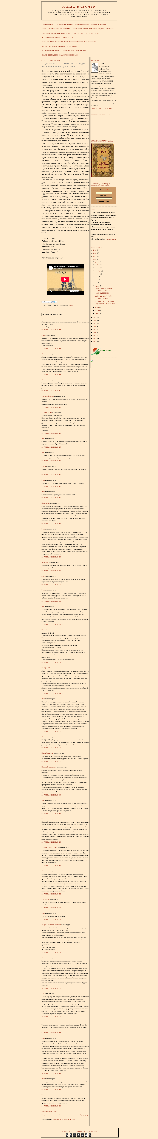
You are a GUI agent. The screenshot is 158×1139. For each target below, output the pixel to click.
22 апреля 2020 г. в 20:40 (53, 585)
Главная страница (47, 24)
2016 (94, 326)
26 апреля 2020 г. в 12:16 (53, 1033)
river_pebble (46, 899)
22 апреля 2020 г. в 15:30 (53, 374)
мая (96, 283)
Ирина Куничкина (47, 630)
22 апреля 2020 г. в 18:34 (53, 557)
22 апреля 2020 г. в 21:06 (53, 601)
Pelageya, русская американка (51, 925)
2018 (94, 320)
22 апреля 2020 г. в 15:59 (53, 461)
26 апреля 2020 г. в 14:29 (53, 1106)
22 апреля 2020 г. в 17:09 (53, 524)
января (97, 313)
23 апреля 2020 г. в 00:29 (53, 748)
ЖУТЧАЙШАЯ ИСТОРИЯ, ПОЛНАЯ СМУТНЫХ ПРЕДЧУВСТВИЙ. (64, 50)
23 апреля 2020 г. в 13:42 (53, 814)
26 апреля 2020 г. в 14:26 (53, 1073)
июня (96, 280)
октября (97, 268)
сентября (98, 271)
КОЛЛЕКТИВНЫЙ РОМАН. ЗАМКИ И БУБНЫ (57, 37)
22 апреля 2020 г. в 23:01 (53, 693)
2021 (94, 256)
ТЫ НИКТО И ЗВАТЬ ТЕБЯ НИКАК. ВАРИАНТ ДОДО (59, 46)
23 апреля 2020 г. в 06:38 (53, 762)
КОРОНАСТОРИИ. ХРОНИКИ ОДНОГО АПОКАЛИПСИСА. (105, 302)
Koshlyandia (46, 503)
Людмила (45, 319)
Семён (44, 466)
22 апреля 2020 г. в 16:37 (53, 475)
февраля (97, 310)
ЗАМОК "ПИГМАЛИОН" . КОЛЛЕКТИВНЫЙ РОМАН (59, 55)
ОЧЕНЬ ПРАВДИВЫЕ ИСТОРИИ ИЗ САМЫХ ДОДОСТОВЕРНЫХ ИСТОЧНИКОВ (69, 42)
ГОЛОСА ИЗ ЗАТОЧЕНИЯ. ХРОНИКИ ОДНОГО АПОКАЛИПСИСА (103, 290)
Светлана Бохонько (48, 396)
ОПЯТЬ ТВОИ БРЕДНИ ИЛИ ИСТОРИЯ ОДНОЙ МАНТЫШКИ (93, 29)
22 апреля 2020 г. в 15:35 (53, 407)
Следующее (45, 1115)
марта (97, 307)
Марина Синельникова (49, 767)
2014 (94, 332)
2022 (94, 253)
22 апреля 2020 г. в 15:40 (53, 433)
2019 (94, 317)
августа (97, 274)
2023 (94, 250)
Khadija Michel (46, 668)
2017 (94, 323)
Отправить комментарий (49, 1111)
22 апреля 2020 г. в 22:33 (53, 663)
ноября (97, 265)
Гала (43, 993)
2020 (94, 259)
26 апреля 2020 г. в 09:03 (53, 1017)
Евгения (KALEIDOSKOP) (50, 847)
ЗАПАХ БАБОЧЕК (79, 6)
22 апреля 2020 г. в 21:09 (53, 624)
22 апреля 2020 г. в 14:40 (53, 330)
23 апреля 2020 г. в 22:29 (53, 894)
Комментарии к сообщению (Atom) (64, 1119)
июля (96, 277)
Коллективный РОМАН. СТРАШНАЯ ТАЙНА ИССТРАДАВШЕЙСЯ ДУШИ (81, 24)
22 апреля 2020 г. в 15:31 (53, 391)
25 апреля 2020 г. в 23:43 (53, 953)
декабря (97, 262)
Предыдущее (84, 1115)
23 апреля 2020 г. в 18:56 (53, 866)
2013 (94, 335)
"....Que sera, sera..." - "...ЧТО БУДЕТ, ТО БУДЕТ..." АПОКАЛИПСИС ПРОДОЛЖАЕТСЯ (65, 65)
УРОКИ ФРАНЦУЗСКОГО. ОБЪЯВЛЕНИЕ (56, 29)
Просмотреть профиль (101, 108)
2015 (94, 329)
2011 (94, 341)
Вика (43, 335)
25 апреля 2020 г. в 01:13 (53, 908)
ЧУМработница (47, 412)
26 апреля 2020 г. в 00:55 (53, 988)
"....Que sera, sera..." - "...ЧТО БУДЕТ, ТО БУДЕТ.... (103, 297)
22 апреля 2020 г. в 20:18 (53, 571)
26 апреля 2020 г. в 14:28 (53, 1090)
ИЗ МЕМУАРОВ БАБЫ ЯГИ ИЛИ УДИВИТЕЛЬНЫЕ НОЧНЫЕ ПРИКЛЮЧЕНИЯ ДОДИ (70, 33)
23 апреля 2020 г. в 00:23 (53, 731)
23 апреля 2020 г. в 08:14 (53, 795)
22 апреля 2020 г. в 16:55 (53, 498)
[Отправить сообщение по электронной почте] (73, 305)
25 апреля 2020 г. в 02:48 (53, 919)
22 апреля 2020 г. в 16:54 (53, 486)
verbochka (45, 562)
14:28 (70, 305)
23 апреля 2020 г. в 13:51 (53, 842)
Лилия (44, 576)
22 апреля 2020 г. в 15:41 (53, 447)
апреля (97, 286)
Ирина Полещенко (47, 753)
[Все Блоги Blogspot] (92, 361)
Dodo (43, 354)
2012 (94, 338)
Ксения (44, 1022)
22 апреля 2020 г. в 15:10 (53, 348)
